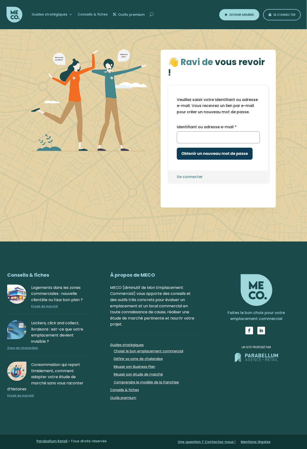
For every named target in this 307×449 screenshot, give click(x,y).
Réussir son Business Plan (134, 366)
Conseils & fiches (93, 14)
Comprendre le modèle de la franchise (146, 382)
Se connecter (284, 15)
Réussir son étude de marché (138, 374)
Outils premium (131, 14)
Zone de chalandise (22, 348)
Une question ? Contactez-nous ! (207, 442)
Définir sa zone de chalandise (138, 358)
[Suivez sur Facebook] (249, 330)
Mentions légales (256, 442)
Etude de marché (44, 306)
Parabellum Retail (51, 441)
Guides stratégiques (49, 14)
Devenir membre (241, 15)
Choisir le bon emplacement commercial (148, 351)
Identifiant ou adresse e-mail (206, 127)
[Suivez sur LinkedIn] (261, 330)
